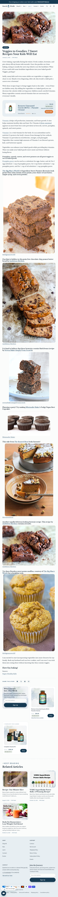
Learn (29, 6)
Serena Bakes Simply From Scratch (18, 350)
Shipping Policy (34, 850)
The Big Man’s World (10, 171)
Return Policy (33, 853)
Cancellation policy (44, 892)
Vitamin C (6, 133)
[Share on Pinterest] (24, 681)
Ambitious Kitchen (16, 261)
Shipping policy (34, 892)
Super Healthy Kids (9, 674)
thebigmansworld (8, 255)
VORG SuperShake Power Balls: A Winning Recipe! (40, 791)
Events (42, 6)
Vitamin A (6, 121)
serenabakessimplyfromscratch (13, 403)
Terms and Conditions (24, 892)
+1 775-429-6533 (6, 872)
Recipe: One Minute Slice (12, 790)
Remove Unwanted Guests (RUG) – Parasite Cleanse (28, 108)
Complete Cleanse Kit (10, 747)
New (24, 6)
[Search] (47, 6)
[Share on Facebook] (17, 681)
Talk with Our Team (7, 875)
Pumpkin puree (8, 161)
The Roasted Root (21, 442)
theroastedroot (7, 517)
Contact (32, 843)
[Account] (50, 6)
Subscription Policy (35, 856)
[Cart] (54, 6)
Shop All (18, 6)
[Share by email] (28, 681)
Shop (50, 715)
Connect (36, 6)
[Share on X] (21, 681)
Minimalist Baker (32, 407)
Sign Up (15, 705)
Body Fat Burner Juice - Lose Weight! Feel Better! (12, 823)
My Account (33, 847)
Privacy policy (14, 892)
